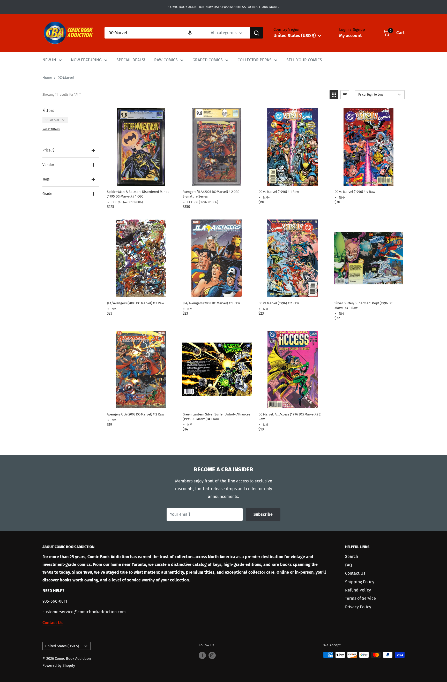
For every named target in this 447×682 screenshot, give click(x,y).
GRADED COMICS (207, 59)
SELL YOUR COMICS (304, 59)
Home (47, 77)
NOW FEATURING (86, 59)
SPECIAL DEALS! (130, 59)
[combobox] (154, 33)
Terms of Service (360, 598)
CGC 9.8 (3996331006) (202, 202)
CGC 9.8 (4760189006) (127, 202)
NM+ (266, 197)
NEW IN (49, 59)
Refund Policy (358, 590)
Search (351, 556)
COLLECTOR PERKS (254, 59)
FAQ (348, 565)
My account (350, 35)
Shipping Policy (359, 581)
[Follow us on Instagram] (212, 655)
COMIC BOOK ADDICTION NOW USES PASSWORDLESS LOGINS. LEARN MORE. (223, 7)
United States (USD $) (62, 646)
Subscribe (263, 514)
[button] (189, 33)
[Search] (256, 33)
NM (113, 309)
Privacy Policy (358, 606)
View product (141, 180)
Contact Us (355, 573)
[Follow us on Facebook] (202, 655)
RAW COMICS (166, 59)
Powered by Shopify (58, 665)
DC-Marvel (65, 77)
